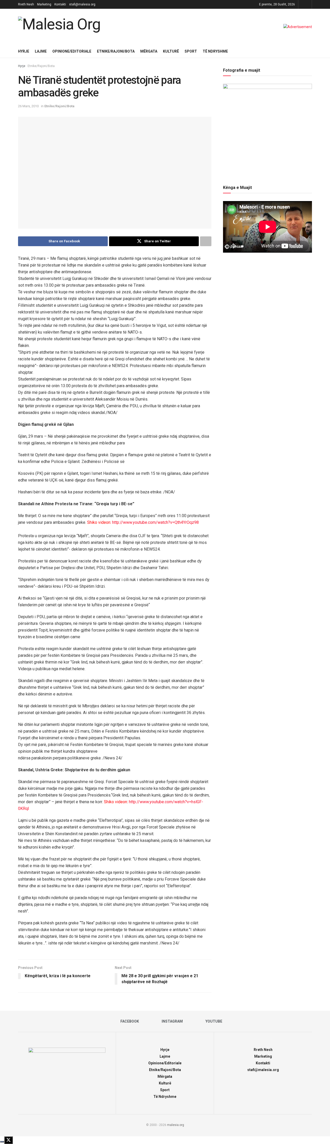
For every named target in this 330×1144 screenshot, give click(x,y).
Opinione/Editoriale (71, 51)
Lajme (41, 51)
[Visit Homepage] (60, 26)
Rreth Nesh (26, 4)
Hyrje (23, 51)
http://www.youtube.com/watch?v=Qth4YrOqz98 (155, 522)
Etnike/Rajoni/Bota (116, 51)
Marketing (44, 4)
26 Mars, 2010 (28, 106)
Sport (191, 51)
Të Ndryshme (215, 51)
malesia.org (175, 1125)
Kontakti (60, 4)
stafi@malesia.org (82, 4)
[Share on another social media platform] (205, 241)
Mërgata (148, 51)
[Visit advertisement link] (297, 27)
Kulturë (171, 51)
